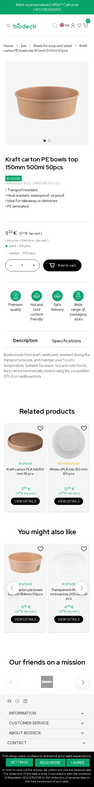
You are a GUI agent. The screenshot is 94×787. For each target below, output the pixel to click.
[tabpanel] (47, 103)
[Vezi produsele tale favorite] (79, 25)
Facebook (9, 702)
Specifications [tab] (66, 340)
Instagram (17, 702)
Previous (13, 589)
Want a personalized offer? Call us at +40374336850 (47, 7)
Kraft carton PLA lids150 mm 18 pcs (25, 471)
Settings (19, 762)
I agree (78, 762)
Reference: (14, 183)
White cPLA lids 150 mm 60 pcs (68, 471)
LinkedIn (25, 702)
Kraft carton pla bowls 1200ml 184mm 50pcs (25, 592)
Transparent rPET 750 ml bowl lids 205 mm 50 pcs (68, 594)
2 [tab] (50, 142)
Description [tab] (25, 340)
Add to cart (66, 265)
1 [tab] (46, 142)
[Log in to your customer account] (73, 24)
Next (81, 589)
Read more (50, 762)
